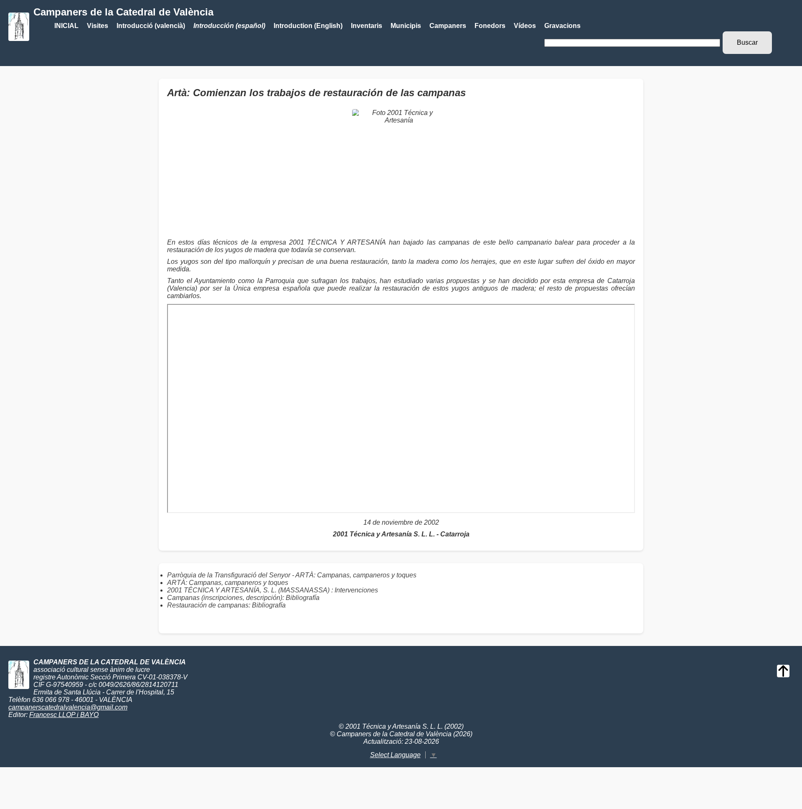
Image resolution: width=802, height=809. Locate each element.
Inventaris (366, 25)
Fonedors (490, 25)
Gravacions (562, 25)
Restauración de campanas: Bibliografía (226, 605)
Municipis (406, 25)
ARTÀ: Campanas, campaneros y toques (227, 582)
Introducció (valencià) (151, 25)
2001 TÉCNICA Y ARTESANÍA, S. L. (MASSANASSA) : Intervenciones (272, 590)
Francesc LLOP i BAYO (64, 714)
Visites (97, 25)
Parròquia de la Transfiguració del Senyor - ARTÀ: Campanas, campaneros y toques (291, 575)
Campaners (447, 25)
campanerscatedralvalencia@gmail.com (67, 707)
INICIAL (66, 25)
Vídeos (525, 25)
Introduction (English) (308, 25)
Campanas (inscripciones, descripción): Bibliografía (243, 597)
